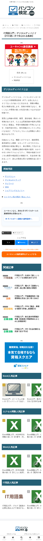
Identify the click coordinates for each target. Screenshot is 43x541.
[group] (14, 394)
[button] (37, 393)
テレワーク (9, 183)
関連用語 (17, 80)
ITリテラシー (10, 176)
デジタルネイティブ (13, 180)
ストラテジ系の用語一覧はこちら (17, 197)
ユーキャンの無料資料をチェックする (21, 254)
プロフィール (11, 534)
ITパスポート (18, 233)
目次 (18, 73)
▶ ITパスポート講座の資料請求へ (19, 219)
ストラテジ (7, 233)
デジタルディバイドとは (22, 77)
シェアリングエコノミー (14, 190)
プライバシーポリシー (32, 534)
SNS (7, 187)
